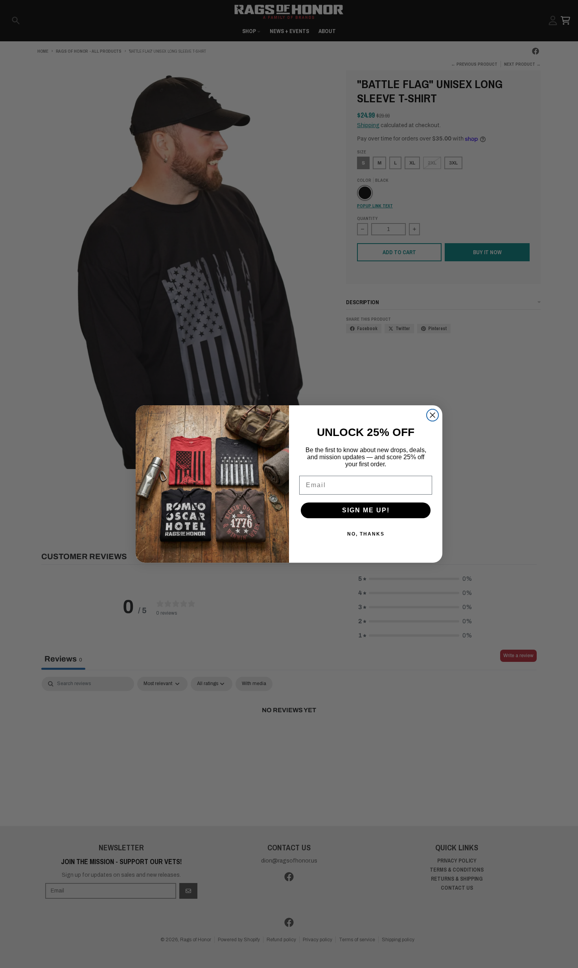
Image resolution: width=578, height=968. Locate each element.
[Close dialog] (432, 415)
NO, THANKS (366, 534)
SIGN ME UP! (366, 510)
